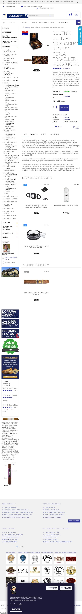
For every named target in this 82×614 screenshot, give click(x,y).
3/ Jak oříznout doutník (10, 537)
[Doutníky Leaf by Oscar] (59, 559)
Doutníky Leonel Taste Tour (11, 110)
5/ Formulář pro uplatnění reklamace (15, 517)
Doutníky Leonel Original (9, 98)
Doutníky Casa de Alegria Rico (10, 135)
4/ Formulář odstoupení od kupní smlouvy (17, 514)
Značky (5, 237)
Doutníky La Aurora (11, 199)
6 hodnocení (66, 69)
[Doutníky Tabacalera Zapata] (11, 582)
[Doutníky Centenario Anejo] (71, 582)
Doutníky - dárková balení (10, 63)
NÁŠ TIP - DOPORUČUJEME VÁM (9, 36)
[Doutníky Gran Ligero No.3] (59, 582)
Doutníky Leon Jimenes (9, 212)
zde (20, 604)
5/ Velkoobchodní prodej (52, 517)
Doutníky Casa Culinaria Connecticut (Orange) (12, 156)
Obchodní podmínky (9, 504)
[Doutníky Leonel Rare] (11, 559)
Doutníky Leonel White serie (11, 87)
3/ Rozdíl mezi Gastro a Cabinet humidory (57, 542)
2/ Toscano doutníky (50, 539)
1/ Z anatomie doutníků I (51, 532)
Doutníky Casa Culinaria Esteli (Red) (12, 163)
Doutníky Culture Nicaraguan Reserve (11, 148)
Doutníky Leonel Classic (12, 85)
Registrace (50, 8)
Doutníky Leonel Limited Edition (9, 120)
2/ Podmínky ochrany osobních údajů (15, 510)
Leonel (6, 83)
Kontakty (13, 552)
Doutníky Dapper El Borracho (10, 188)
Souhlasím (66, 588)
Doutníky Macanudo (11, 196)
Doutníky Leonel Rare (11, 107)
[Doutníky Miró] (71, 559)
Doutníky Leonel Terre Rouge (11, 104)
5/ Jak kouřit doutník (9, 542)
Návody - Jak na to (8, 528)
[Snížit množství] (56, 108)
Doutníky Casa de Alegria (10, 131)
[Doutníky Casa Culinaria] (59, 570)
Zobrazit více (74, 521)
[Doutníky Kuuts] (47, 582)
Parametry (34, 134)
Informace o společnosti (52, 504)
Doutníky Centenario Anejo (10, 169)
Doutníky (12, 22)
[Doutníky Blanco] (71, 570)
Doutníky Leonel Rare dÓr (11, 117)
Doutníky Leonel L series (10, 91)
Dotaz (60, 127)
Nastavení (16, 609)
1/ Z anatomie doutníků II (51, 534)
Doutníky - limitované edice (9, 68)
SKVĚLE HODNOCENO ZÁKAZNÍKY (9, 42)
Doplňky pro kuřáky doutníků (43, 22)
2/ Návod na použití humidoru (12, 534)
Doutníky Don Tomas (8, 192)
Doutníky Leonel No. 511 (10, 101)
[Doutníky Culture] (47, 570)
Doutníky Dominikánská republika (8, 73)
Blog (7, 552)
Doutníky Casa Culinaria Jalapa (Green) (12, 159)
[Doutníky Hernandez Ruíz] (23, 582)
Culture (66, 117)
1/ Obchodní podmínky (9, 507)
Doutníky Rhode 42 (10, 201)
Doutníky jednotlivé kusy (9, 50)
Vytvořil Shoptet (75, 605)
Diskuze (43, 134)
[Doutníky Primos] (35, 582)
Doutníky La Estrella (8, 205)
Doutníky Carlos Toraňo (10, 138)
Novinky (5, 28)
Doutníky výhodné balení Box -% (10, 55)
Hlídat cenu (77, 127)
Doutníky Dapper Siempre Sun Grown (10, 182)
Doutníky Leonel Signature (9, 113)
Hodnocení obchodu (23, 552)
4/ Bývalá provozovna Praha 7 (53, 514)
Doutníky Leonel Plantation (9, 127)
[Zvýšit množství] (56, 106)
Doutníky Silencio (10, 215)
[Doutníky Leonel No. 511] (23, 559)
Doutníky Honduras (11, 80)
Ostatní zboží (63, 22)
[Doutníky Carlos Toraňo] (35, 570)
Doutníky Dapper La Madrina (10, 185)
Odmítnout (52, 588)
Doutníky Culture (10, 142)
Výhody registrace (35, 552)
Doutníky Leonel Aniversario (9, 123)
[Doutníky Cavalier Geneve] (47, 559)
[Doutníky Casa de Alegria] (23, 570)
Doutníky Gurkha (10, 218)
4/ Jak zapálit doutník (10, 539)
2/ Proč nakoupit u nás (51, 510)
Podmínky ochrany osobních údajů (65, 552)
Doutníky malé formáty (9, 59)
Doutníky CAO (8, 208)
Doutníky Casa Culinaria (9, 152)
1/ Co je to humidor (9, 532)
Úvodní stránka (4, 22)
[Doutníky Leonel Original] (35, 559)
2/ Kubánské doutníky (50, 537)
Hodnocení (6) (54, 134)
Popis (25, 134)
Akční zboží (7, 32)
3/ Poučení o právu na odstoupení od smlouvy (18, 512)
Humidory (24, 22)
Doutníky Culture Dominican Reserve (10, 145)
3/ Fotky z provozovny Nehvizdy (54, 512)
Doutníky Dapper (10, 179)
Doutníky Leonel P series (10, 94)
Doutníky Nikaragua (11, 77)
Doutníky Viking (9, 166)
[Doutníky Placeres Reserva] (11, 570)
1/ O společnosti (49, 507)
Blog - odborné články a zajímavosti (56, 528)
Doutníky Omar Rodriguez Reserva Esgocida (10, 174)
